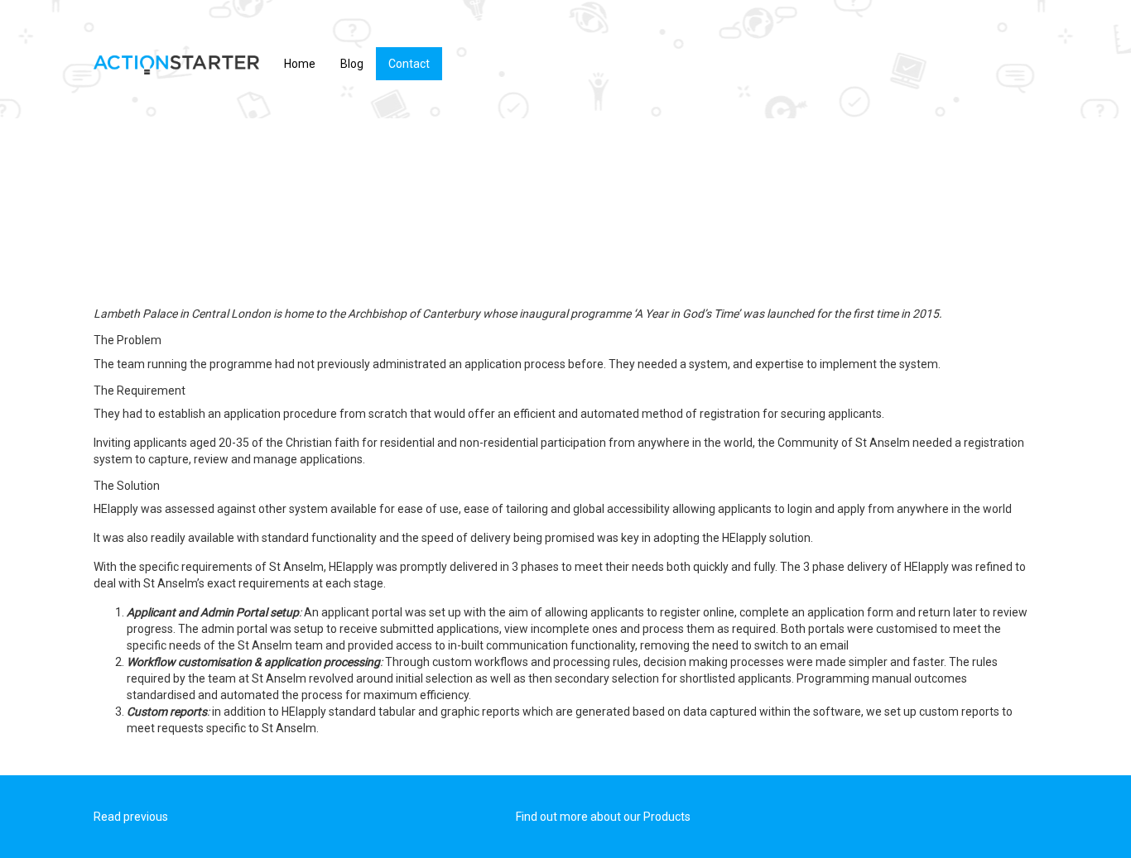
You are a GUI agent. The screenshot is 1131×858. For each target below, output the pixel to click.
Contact (409, 63)
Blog (351, 63)
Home (299, 63)
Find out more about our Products (603, 816)
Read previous (131, 816)
